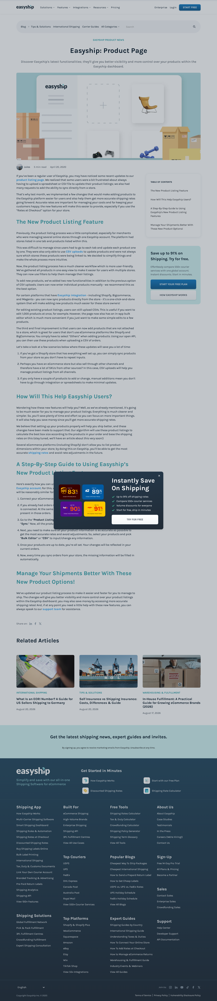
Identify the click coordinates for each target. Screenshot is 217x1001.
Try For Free (135, 519)
